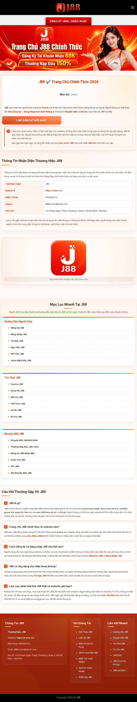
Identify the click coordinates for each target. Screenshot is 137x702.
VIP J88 (15, 466)
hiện (74, 94)
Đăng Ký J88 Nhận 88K (23, 453)
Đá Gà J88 (16, 416)
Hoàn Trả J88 (18, 459)
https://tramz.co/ (53, 190)
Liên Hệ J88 (84, 638)
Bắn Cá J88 (17, 397)
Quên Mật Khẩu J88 (21, 360)
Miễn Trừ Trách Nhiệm (86, 660)
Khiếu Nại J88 (85, 677)
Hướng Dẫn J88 (120, 632)
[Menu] (132, 7)
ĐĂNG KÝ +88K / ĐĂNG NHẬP (68, 21)
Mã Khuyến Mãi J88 (21, 473)
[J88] (68, 7)
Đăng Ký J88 (17, 327)
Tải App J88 (17, 340)
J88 (6, 107)
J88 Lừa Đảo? (119, 670)
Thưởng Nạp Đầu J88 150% (25, 446)
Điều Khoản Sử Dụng (86, 645)
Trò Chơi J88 (119, 643)
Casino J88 (17, 384)
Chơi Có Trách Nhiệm (85, 670)
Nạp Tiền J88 (17, 347)
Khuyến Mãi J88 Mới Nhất (24, 440)
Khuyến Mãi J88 (120, 638)
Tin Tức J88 (118, 649)
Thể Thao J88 (18, 403)
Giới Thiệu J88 (85, 632)
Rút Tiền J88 (17, 353)
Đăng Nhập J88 (19, 334)
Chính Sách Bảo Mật (88, 653)
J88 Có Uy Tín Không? (119, 663)
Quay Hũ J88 (17, 390)
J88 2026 (117, 655)
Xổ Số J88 (16, 410)
